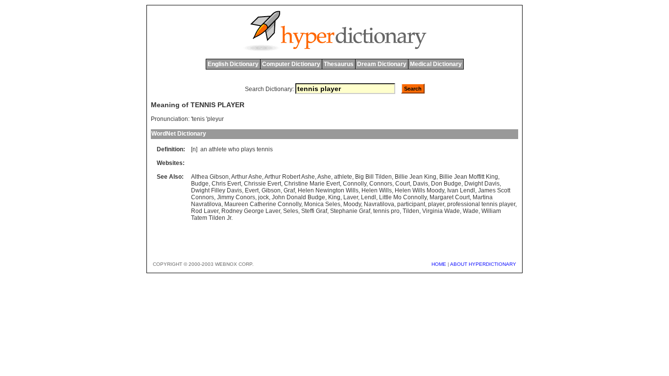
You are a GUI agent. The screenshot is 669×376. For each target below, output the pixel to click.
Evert (252, 190)
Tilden (411, 211)
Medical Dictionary (436, 64)
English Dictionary (233, 64)
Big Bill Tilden (373, 176)
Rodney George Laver (250, 211)
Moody (352, 204)
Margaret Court (450, 197)
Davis (420, 183)
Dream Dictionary (381, 64)
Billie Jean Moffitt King (468, 176)
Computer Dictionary (291, 64)
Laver (350, 197)
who (233, 149)
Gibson (271, 190)
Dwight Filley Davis (216, 190)
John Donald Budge (298, 197)
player (436, 204)
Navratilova (379, 204)
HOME (438, 264)
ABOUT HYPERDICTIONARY (483, 264)
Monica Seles (322, 204)
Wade (470, 211)
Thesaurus (339, 64)
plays (248, 149)
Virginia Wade (441, 211)
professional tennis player (481, 204)
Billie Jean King (415, 176)
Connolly (354, 183)
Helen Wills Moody (419, 190)
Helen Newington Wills (328, 190)
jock (263, 197)
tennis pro (386, 211)
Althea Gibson (210, 176)
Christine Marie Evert (312, 183)
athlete (218, 149)
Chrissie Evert (262, 183)
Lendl (368, 197)
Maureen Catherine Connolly (262, 204)
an (203, 149)
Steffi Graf (314, 211)
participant (411, 204)
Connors (380, 183)
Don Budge (446, 183)
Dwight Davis (482, 183)
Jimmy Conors (236, 197)
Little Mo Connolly (403, 197)
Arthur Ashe (246, 176)
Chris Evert (226, 183)
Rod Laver (204, 211)
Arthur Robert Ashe (289, 176)
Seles (290, 211)
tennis (265, 149)
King (334, 197)
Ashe (324, 176)
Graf (289, 190)
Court (402, 183)
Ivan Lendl (461, 190)
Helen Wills (376, 190)
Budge (200, 183)
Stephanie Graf (350, 211)
